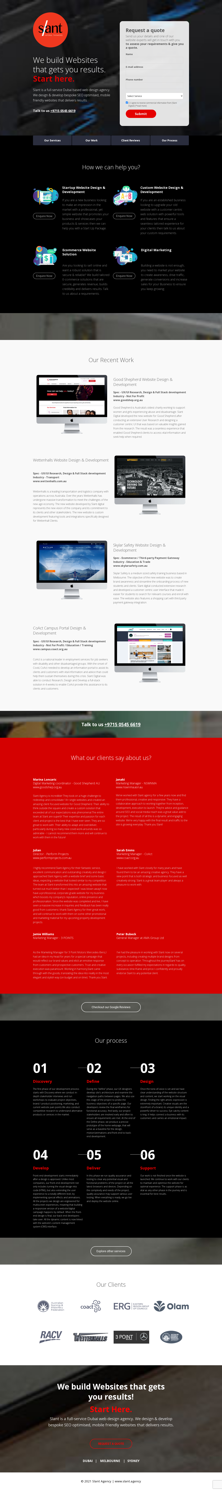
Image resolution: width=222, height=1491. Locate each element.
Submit (141, 114)
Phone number (134, 80)
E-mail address (134, 67)
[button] (52, 140)
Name (129, 54)
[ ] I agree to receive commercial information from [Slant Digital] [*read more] (152, 104)
